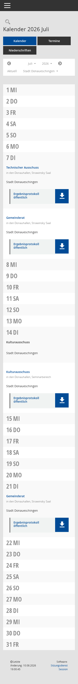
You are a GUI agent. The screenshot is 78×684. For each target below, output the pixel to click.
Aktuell (12, 71)
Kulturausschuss (18, 372)
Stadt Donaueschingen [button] (39, 71)
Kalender (20, 41)
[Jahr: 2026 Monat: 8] (60, 63)
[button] (62, 196)
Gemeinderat (15, 218)
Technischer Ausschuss (22, 167)
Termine (54, 41)
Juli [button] (30, 63)
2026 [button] (46, 63)
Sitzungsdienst (59, 667)
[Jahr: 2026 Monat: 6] (9, 63)
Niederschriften (20, 50)
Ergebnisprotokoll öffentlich (26, 195)
